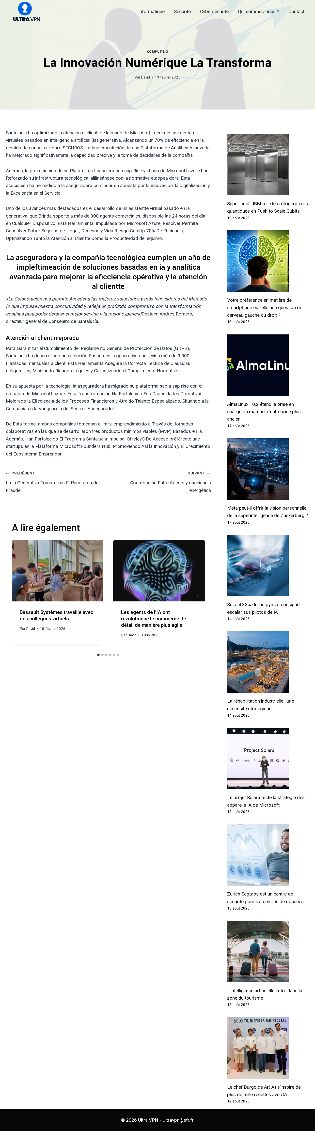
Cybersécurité (214, 11)
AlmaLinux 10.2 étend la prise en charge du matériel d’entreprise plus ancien (264, 411)
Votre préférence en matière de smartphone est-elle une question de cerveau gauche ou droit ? (264, 307)
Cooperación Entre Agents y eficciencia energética (170, 482)
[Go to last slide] (20, 595)
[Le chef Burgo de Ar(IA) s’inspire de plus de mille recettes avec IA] (268, 1048)
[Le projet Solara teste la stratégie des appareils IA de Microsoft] (268, 758)
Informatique (151, 11)
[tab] (98, 655)
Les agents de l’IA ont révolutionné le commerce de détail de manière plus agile (153, 619)
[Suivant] (197, 595)
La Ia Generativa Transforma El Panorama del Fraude (52, 482)
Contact (296, 11)
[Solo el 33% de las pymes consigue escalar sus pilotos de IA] (268, 565)
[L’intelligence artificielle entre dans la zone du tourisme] (268, 951)
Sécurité (182, 11)
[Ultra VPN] (25, 11)
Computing (157, 51)
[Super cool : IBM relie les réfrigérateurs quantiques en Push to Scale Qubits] (268, 164)
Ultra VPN (148, 1120)
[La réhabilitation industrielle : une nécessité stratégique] (268, 662)
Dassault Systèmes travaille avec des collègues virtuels (56, 615)
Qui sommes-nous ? (258, 11)
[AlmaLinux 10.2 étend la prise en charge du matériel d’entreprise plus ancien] (268, 365)
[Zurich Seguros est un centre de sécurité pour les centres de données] (268, 855)
